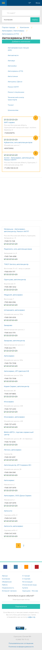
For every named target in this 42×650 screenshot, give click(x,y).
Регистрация (27, 582)
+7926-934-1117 (9, 272)
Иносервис (9, 402)
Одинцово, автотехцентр (15, 280)
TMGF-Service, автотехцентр (16, 264)
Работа (4, 585)
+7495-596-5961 (10, 472)
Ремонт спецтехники (16, 92)
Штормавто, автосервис (14, 310)
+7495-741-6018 (9, 442)
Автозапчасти (13, 55)
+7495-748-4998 (10, 256)
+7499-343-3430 (10, 518)
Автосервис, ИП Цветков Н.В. (16, 371)
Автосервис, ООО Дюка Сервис (18, 496)
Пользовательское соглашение (21, 643)
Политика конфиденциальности (21, 647)
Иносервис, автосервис (14, 417)
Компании (6, 579)
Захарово (8, 325)
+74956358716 (9, 133)
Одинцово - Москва (30, 591)
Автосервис (9, 356)
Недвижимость (8, 588)
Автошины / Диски (15, 82)
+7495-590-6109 (10, 317)
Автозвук (11, 61)
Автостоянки (13, 76)
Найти (35, 20)
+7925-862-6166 (10, 302)
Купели (25, 588)
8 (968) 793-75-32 (22, 639)
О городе (26, 576)
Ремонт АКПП (13, 87)
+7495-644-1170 (10, 333)
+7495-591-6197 (9, 457)
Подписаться (21, 606)
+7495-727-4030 (10, 409)
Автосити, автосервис (13, 526)
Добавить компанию (21, 41)
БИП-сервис (9, 122)
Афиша (5, 576)
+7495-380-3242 (10, 287)
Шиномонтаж (13, 110)
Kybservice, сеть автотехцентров (18, 142)
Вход (38, 3)
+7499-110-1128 (9, 241)
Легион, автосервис (12, 450)
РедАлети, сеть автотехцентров (18, 249)
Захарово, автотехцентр (14, 341)
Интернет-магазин (9, 591)
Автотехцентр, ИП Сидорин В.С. (18, 465)
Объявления (7, 582)
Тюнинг (11, 105)
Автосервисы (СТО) (15, 71)
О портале (26, 579)
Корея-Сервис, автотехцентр (16, 386)
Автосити (8, 511)
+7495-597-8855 (10, 394)
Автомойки (12, 66)
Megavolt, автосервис (13, 295)
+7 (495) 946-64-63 (11, 168)
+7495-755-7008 (10, 363)
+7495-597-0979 (10, 488)
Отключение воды (29, 585)
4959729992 (8, 148)
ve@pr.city (31, 617)
